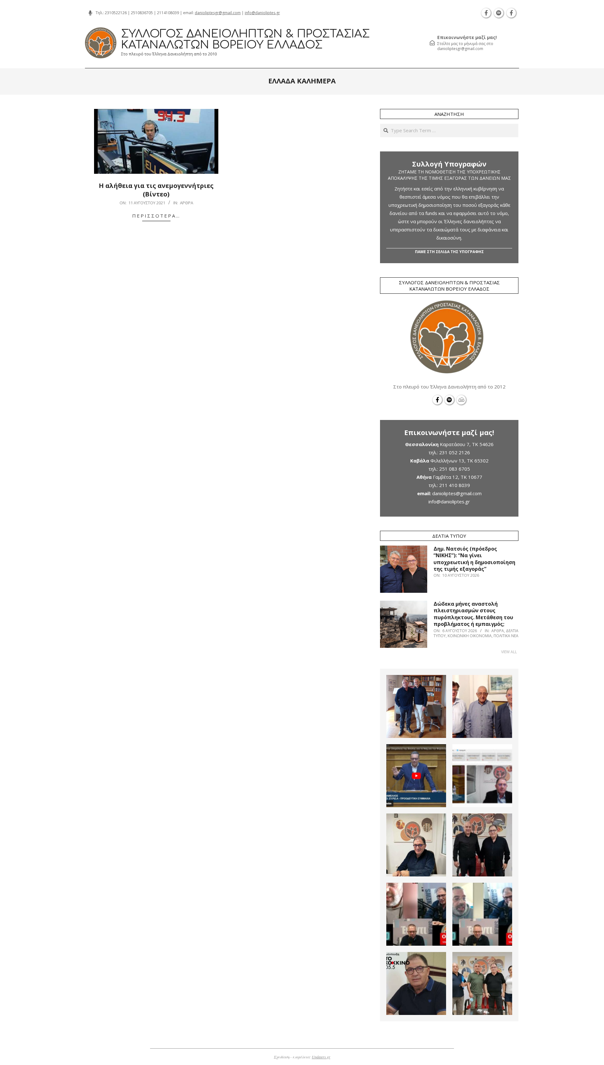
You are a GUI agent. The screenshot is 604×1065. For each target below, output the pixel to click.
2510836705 (142, 12)
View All (509, 651)
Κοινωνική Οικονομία (470, 635)
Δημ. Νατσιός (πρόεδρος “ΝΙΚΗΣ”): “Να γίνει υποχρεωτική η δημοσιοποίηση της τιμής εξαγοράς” (474, 558)
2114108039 (168, 12)
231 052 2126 (454, 452)
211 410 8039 (454, 485)
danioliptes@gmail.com (457, 493)
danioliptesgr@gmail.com (218, 12)
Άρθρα (186, 203)
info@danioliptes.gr (262, 12)
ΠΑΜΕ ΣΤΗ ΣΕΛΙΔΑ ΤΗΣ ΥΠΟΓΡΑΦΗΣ (449, 251)
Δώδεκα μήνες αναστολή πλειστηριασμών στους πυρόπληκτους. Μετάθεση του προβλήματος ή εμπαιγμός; (473, 613)
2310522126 (116, 12)
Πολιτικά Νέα (506, 635)
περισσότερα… (156, 215)
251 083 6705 (454, 469)
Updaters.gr (321, 1056)
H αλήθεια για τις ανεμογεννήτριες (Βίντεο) (156, 189)
